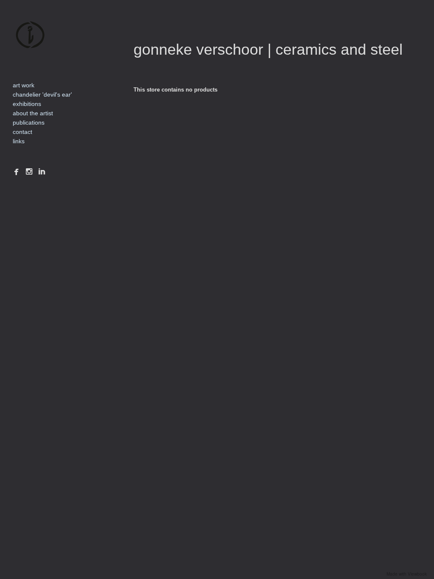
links (19, 141)
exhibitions (27, 103)
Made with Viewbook (407, 574)
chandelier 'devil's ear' (42, 94)
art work (23, 85)
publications (29, 122)
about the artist (33, 113)
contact (22, 131)
